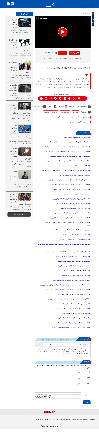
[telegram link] (50, 98)
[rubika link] (41, 98)
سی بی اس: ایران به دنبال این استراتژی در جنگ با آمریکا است (71, 280)
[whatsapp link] (46, 98)
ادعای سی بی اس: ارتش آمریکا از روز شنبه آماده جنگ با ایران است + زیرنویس (66, 290)
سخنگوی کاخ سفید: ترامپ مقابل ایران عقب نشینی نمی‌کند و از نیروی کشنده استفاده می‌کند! (62, 180)
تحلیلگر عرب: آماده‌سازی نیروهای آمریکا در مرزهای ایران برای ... (71, 323)
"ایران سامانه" (45, 426)
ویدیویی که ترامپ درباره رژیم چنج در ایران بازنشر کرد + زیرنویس (70, 189)
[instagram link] (64, 98)
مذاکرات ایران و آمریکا (50, 112)
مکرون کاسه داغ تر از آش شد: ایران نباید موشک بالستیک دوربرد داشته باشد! (66, 142)
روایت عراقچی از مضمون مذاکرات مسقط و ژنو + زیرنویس (72, 257)
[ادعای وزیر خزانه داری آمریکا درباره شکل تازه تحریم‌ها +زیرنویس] (24, 197)
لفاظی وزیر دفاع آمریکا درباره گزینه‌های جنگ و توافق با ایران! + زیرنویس (68, 299)
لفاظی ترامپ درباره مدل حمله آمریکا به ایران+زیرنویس (73, 261)
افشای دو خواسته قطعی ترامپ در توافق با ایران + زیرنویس (72, 213)
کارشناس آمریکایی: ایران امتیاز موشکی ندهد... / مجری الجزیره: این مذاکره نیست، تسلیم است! (64, 224)
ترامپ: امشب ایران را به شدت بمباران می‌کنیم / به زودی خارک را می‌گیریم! (67, 152)
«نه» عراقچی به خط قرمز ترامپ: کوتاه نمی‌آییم (75, 194)
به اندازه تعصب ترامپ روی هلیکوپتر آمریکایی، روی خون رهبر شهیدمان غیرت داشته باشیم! (63, 147)
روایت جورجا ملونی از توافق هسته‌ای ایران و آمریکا (74, 240)
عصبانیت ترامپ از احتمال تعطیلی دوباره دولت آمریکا (73, 266)
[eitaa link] (69, 98)
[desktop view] (12, 3)
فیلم (89, 13)
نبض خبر (75, 112)
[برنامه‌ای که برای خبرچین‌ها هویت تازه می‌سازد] (24, 65)
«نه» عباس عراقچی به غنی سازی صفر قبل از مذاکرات (74, 166)
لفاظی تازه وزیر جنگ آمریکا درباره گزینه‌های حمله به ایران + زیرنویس (69, 185)
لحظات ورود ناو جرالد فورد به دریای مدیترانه (76, 235)
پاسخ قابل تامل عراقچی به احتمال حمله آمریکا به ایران (73, 204)
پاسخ (40, 344)
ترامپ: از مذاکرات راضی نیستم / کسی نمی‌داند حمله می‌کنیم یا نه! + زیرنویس (66, 161)
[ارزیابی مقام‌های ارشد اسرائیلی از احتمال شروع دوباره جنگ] (24, 106)
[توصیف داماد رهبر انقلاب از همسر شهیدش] (24, 151)
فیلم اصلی (71, 59)
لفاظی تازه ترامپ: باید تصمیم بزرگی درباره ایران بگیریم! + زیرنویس (69, 156)
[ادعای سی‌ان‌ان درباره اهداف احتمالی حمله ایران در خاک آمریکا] (24, 129)
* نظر (88, 383)
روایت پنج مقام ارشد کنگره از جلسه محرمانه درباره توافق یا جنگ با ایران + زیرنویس (65, 170)
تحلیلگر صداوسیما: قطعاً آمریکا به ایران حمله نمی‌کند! (73, 304)
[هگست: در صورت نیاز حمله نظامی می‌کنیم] (24, 88)
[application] (63, 32)
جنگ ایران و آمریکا (57, 117)
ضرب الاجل (70, 117)
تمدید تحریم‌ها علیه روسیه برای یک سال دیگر (75, 271)
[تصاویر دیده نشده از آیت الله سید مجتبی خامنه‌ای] (24, 174)
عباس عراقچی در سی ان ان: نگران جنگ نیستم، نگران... (73, 294)
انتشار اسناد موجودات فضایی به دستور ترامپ (75, 275)
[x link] (74, 98)
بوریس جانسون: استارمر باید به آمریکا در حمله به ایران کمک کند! (70, 230)
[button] (62, 32)
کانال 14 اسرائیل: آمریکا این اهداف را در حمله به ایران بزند (72, 318)
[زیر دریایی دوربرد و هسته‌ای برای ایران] (24, 22)
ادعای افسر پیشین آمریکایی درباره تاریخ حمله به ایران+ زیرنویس (70, 199)
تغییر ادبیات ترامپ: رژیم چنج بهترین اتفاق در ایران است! (72, 309)
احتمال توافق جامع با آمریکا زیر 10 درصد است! (75, 313)
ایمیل (88, 377)
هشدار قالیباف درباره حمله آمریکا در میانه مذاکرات (74, 175)
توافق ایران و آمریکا (83, 117)
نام (89, 371)
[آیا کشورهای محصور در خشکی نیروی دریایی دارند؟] (24, 43)
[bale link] (55, 98)
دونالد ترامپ (65, 112)
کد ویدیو (63, 53)
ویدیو (72, 122)
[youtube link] (79, 98)
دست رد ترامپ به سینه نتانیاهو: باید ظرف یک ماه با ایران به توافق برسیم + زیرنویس (64, 285)
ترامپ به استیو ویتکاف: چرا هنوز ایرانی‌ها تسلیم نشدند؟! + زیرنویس (69, 218)
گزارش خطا (61, 107)
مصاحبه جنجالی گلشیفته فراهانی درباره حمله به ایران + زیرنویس (70, 328)
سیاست (83, 13)
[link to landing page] (51, 4)
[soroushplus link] (60, 98)
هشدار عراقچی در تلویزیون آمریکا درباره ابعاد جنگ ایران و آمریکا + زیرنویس (67, 252)
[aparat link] (83, 98)
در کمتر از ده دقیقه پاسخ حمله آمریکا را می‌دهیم (75, 208)
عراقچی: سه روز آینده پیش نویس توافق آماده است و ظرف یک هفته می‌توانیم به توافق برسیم (64, 245)
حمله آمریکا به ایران (83, 122)
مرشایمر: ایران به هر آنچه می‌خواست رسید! (76, 137)
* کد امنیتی (86, 395)
